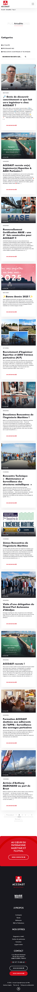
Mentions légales (7, 985)
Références (18, 920)
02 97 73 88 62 (18, 962)
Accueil (3, 9)
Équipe (18, 917)
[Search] (25, 57)
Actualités (8, 9)
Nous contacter (18, 857)
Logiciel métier (18, 944)
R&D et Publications (18, 923)
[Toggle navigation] (33, 4)
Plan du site (16, 985)
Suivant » (18, 819)
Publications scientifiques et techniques (16, 52)
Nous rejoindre (18, 968)
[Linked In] (18, 988)
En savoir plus (10, 125)
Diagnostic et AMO (18, 936)
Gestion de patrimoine (18, 939)
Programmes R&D (8, 48)
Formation (18, 942)
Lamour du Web (26, 982)
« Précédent (9, 815)
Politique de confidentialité (27, 985)
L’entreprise (18, 915)
